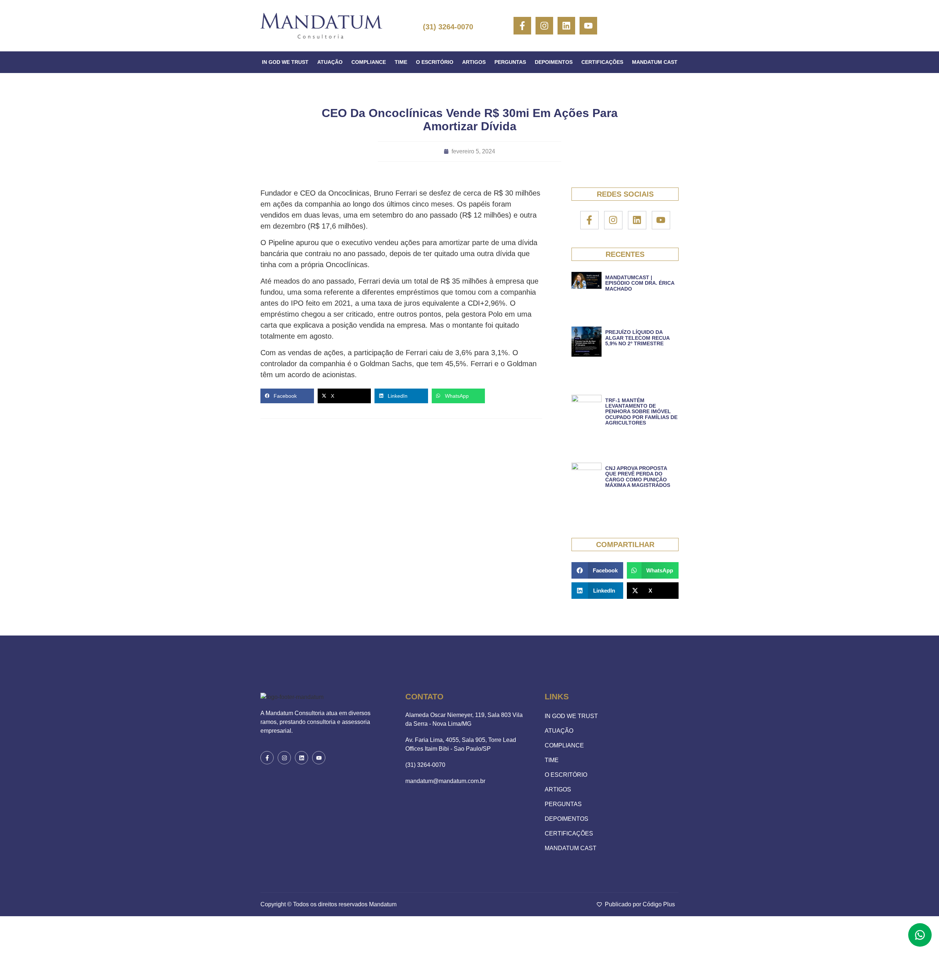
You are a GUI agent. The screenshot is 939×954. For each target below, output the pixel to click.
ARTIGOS (474, 62)
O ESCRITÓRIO (434, 62)
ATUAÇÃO (330, 62)
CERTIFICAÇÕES (602, 62)
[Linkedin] (566, 25)
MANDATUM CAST (654, 62)
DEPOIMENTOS (554, 62)
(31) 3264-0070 (448, 27)
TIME (401, 62)
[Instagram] (544, 25)
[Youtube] (588, 25)
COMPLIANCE (368, 62)
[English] (639, 25)
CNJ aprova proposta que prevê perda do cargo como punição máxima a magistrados (637, 476)
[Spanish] (651, 25)
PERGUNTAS (510, 62)
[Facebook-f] (522, 25)
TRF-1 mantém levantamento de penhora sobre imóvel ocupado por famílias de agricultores (641, 411)
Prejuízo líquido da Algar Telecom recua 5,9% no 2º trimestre (637, 337)
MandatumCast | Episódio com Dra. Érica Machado (639, 283)
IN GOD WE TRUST (285, 62)
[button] (287, 396)
